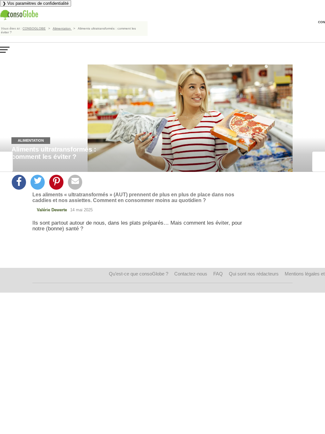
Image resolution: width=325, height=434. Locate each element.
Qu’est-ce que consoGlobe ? (138, 273)
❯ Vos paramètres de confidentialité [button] (36, 3)
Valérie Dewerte (52, 209)
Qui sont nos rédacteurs (254, 273)
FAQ (218, 273)
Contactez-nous (190, 273)
